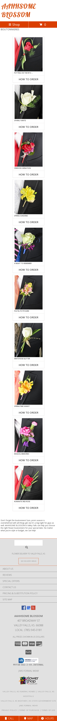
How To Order (28, 79)
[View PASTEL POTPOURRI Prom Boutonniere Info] (29, 292)
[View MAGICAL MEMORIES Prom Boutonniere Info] (29, 435)
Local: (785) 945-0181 (28, 630)
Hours (49, 718)
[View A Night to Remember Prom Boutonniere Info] (29, 245)
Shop (16, 24)
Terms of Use (48, 710)
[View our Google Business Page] (28, 609)
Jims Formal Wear (28, 670)
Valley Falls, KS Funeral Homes (19, 691)
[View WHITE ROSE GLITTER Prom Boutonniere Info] (29, 340)
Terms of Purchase (29, 710)
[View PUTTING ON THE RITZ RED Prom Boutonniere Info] (29, 54)
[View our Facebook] (24, 609)
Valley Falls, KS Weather (14, 701)
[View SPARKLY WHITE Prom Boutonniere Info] (29, 102)
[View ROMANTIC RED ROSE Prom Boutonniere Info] (29, 483)
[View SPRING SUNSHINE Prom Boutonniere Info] (29, 197)
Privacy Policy (9, 710)
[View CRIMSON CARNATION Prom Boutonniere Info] (29, 149)
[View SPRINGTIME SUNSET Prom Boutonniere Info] (29, 388)
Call (10, 718)
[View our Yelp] (33, 609)
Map (29, 718)
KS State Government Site (42, 701)
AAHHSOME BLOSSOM (18, 10)
